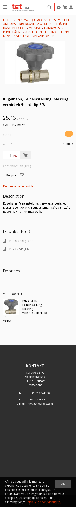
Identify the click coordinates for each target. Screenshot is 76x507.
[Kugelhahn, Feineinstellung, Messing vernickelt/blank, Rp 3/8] (11, 307)
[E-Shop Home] (23, 7)
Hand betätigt (14, 28)
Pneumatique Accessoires (36, 20)
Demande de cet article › (19, 186)
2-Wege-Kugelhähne (52, 24)
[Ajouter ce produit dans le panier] (25, 155)
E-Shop (8, 20)
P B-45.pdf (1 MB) (21, 249)
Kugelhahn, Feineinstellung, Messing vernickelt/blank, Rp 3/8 (36, 34)
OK (63, 483)
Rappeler (12, 175)
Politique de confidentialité (43, 502)
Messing (35, 28)
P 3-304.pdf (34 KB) (22, 241)
